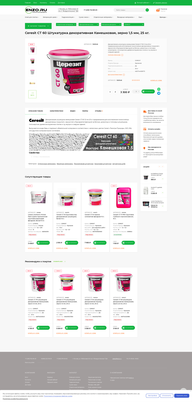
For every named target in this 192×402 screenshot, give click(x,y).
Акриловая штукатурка (102, 164)
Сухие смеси (73, 385)
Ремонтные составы (94, 380)
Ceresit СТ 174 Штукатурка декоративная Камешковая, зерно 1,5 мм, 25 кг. (38, 302)
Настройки (152, 396)
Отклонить (166, 396)
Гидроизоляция (74, 382)
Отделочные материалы (47, 164)
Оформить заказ (52, 382)
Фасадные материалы (65, 164)
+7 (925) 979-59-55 (62, 358)
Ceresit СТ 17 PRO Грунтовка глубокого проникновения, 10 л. (123, 217)
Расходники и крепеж (95, 382)
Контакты (43, 3)
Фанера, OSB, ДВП (94, 385)
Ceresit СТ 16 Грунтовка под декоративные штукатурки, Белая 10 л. (66, 217)
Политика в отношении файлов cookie (58, 396)
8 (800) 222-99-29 (46, 358)
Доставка (61, 3)
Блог (35, 3)
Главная (28, 3)
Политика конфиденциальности (15, 399)
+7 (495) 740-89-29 (90, 10)
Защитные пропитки (94, 377)
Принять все (181, 396)
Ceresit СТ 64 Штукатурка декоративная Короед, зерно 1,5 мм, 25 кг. (94, 302)
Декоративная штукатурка (83, 164)
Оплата (52, 3)
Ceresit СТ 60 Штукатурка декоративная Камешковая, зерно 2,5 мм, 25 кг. (123, 302)
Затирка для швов (75, 380)
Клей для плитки (74, 377)
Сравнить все (58, 261)
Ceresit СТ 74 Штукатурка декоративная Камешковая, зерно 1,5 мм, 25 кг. (66, 302)
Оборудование (93, 390)
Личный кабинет (52, 380)
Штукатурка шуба (118, 164)
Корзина (49, 377)
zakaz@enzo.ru (117, 358)
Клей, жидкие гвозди (94, 387)
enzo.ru (131, 378)
